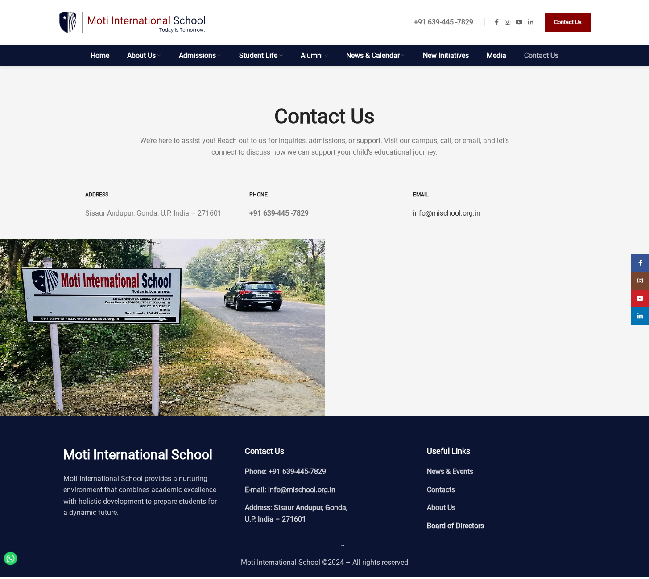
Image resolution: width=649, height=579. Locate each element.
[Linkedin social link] (530, 22)
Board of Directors (455, 526)
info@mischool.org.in (446, 213)
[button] (27, 552)
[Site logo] (132, 21)
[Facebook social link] (497, 22)
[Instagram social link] (507, 22)
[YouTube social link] (519, 22)
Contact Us (568, 22)
